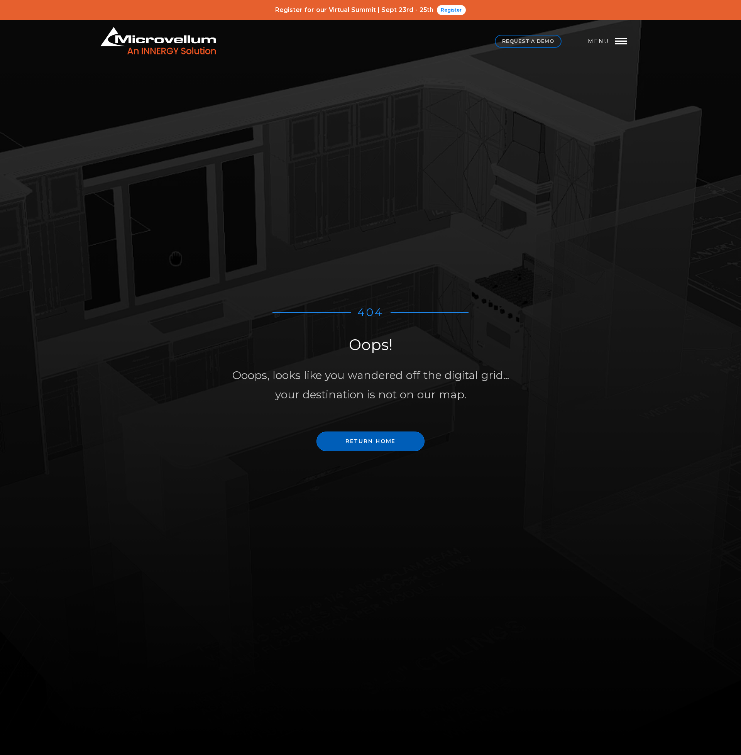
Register (451, 10)
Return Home (370, 441)
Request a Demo (528, 41)
